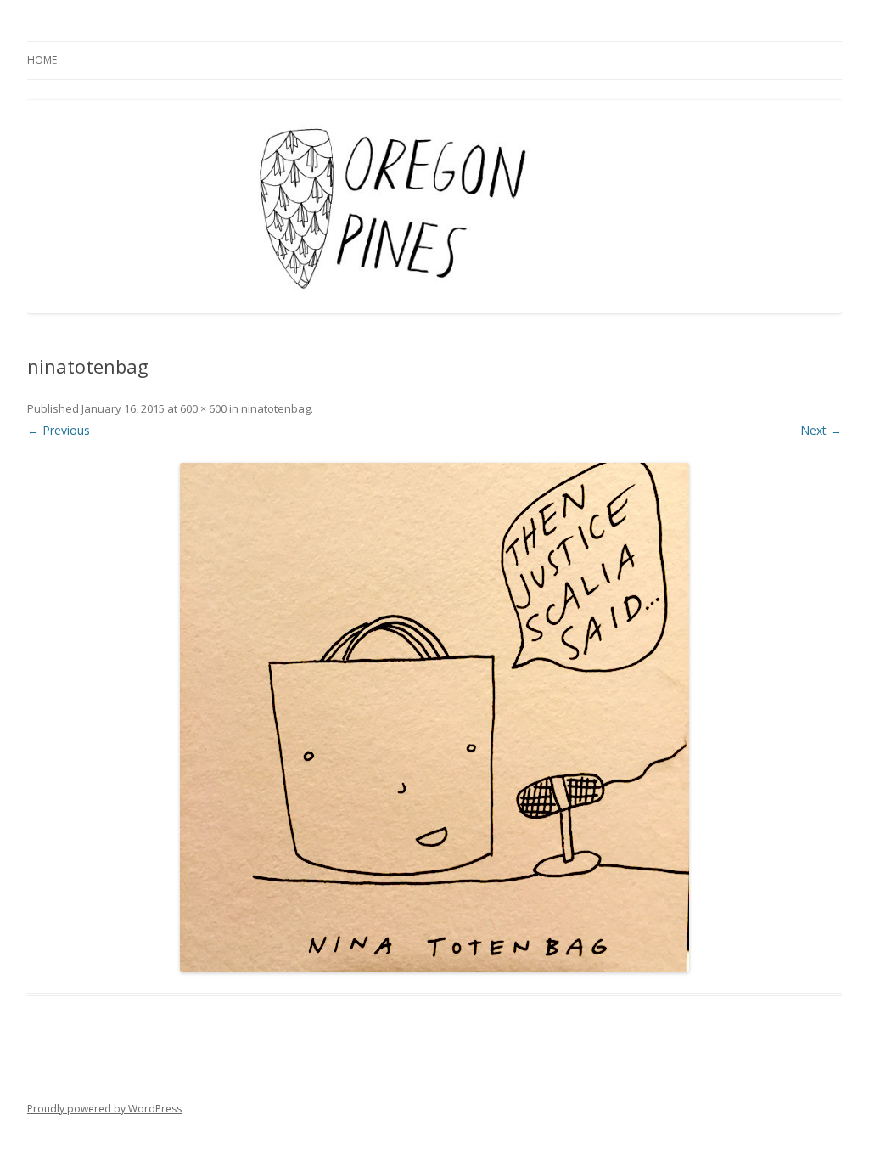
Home (42, 60)
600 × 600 (203, 408)
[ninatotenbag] (434, 717)
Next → (821, 430)
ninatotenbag (276, 408)
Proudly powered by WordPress (104, 1108)
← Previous (58, 430)
